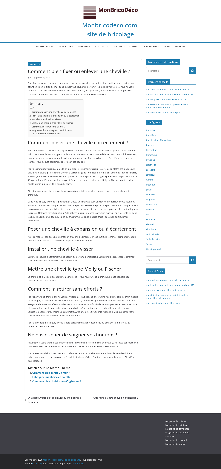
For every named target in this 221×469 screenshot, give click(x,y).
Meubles (150, 209)
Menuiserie (84, 46)
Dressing (150, 159)
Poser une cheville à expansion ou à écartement (56, 115)
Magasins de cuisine (175, 421)
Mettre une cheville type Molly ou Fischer (52, 122)
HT (31, 77)
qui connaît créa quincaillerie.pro (163, 112)
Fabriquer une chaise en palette (51, 377)
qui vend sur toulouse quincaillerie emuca (167, 89)
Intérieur (150, 184)
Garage (149, 179)
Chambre (150, 130)
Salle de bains (150, 46)
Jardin (149, 189)
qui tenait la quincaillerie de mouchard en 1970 (170, 94)
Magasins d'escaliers (175, 444)
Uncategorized (153, 249)
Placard (150, 224)
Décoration (43, 46)
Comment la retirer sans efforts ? (48, 126)
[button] (51, 46)
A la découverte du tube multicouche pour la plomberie (54, 400)
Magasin (180, 46)
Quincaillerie (65, 46)
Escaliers (150, 169)
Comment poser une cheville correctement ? (54, 111)
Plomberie (151, 229)
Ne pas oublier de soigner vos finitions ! (52, 130)
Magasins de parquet (176, 440)
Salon (166, 46)
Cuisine (133, 46)
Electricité (101, 46)
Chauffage (119, 46)
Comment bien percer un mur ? (51, 372)
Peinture (150, 219)
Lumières (150, 194)
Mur (148, 214)
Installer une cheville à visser (46, 119)
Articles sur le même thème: (48, 133)
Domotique (151, 154)
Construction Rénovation (158, 140)
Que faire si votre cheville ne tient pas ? (115, 397)
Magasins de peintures (177, 425)
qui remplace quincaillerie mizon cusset (166, 99)
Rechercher (192, 260)
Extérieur (150, 174)
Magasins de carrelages (177, 428)
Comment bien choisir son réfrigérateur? (56, 381)
